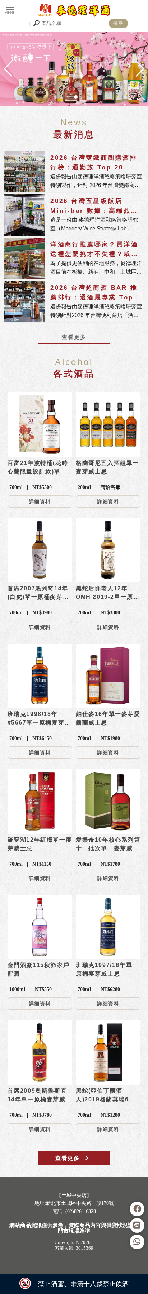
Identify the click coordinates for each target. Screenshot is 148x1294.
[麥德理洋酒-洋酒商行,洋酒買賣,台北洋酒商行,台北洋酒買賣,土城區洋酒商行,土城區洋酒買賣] (74, 10)
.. (93, 1242)
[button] (61, 97)
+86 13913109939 (66, 1227)
